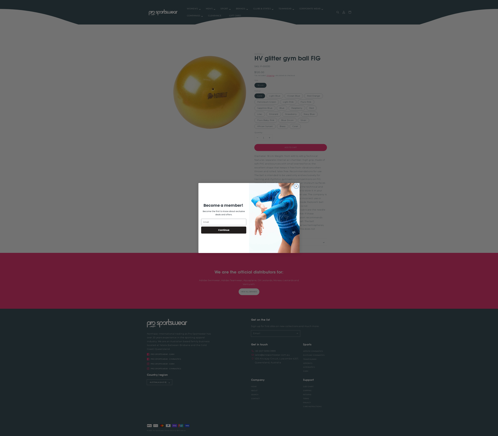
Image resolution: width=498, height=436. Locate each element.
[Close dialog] (296, 186)
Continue (223, 230)
